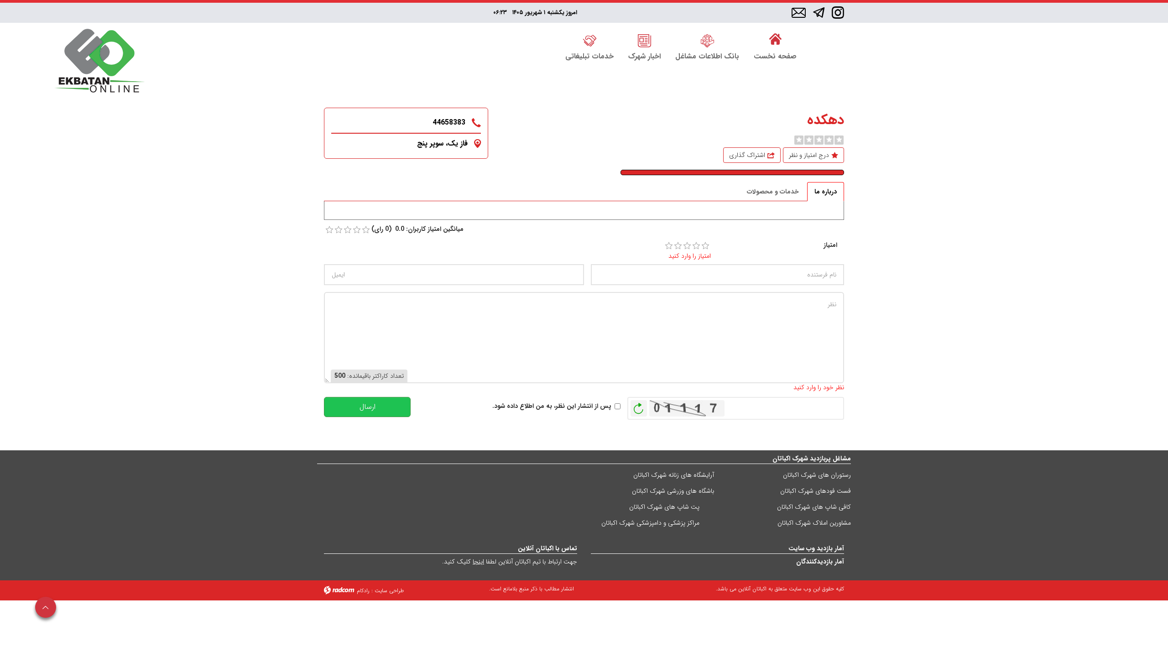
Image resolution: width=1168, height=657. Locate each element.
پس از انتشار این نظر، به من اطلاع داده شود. (551, 406)
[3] (687, 246)
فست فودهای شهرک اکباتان (815, 491)
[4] (696, 246)
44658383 (449, 122)
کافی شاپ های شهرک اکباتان (814, 507)
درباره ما (825, 192)
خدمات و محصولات (773, 192)
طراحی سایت (389, 590)
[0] (799, 140)
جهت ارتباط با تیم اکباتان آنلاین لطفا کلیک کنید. (509, 562)
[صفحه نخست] (775, 40)
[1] (669, 246)
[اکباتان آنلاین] (99, 62)
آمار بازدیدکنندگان (820, 562)
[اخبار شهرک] (644, 40)
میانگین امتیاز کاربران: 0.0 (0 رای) (417, 229)
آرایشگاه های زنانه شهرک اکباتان (673, 475)
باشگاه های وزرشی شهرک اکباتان (673, 491)
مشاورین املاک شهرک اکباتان (814, 523)
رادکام (363, 590)
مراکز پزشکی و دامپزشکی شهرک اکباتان (650, 523)
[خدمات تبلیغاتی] (589, 40)
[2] (678, 246)
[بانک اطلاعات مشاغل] (707, 40)
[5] (705, 246)
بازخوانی (639, 406)
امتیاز (830, 245)
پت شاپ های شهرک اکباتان (664, 507)
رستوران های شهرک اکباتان (817, 475)
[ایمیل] (799, 13)
